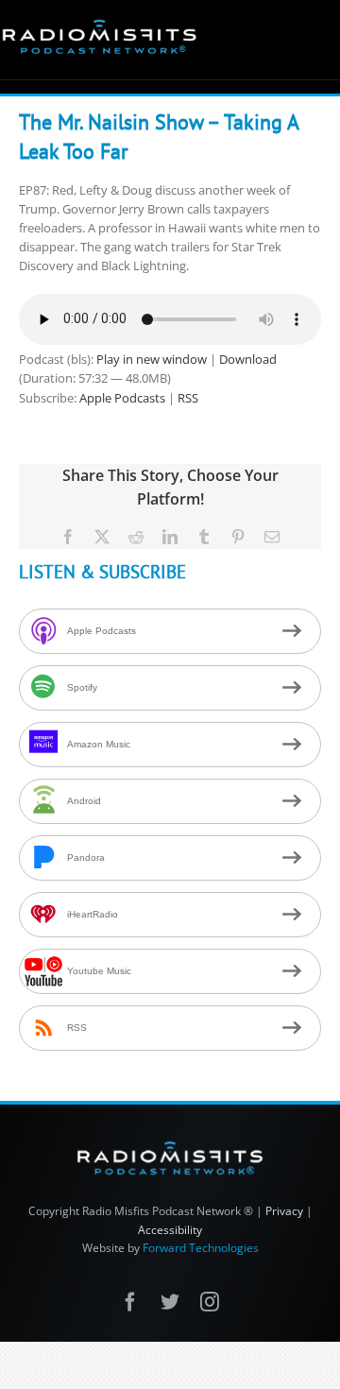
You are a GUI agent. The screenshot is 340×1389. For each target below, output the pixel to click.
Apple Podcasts (122, 397)
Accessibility (170, 1230)
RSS (188, 397)
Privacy (284, 1211)
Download (248, 359)
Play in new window (151, 359)
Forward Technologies (201, 1248)
